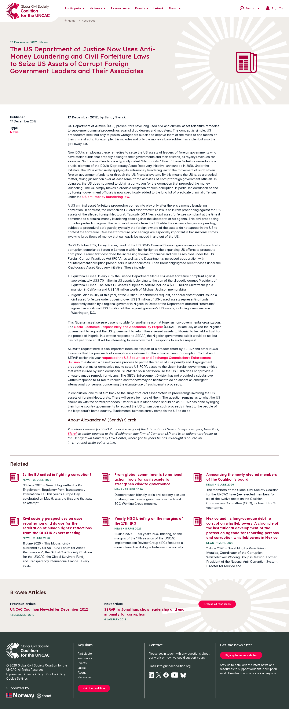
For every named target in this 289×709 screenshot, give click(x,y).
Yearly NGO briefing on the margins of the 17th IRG (148, 520)
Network (95, 8)
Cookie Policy (55, 674)
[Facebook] (166, 675)
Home (72, 20)
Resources (119, 8)
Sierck (72, 434)
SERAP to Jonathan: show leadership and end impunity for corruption (144, 611)
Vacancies (85, 677)
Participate (73, 8)
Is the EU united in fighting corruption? (57, 474)
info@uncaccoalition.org (174, 666)
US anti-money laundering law (105, 197)
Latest (158, 8)
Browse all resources (217, 604)
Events (140, 8)
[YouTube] (175, 675)
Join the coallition (94, 688)
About (173, 8)
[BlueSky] (183, 675)
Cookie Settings (17, 678)
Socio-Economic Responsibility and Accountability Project (118, 327)
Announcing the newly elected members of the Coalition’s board (241, 476)
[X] (158, 675)
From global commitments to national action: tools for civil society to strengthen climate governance (148, 479)
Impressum (13, 674)
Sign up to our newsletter (241, 655)
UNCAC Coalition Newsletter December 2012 (49, 609)
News (14, 132)
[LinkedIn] (151, 675)
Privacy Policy (33, 674)
